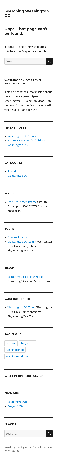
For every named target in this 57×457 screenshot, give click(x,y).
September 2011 (17, 401)
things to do (27, 343)
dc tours (11, 343)
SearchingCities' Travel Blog (26, 276)
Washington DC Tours (22, 136)
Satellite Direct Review (22, 202)
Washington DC (18, 175)
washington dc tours (19, 356)
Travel (12, 171)
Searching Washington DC (18, 447)
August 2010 (15, 406)
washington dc (15, 349)
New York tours (17, 237)
